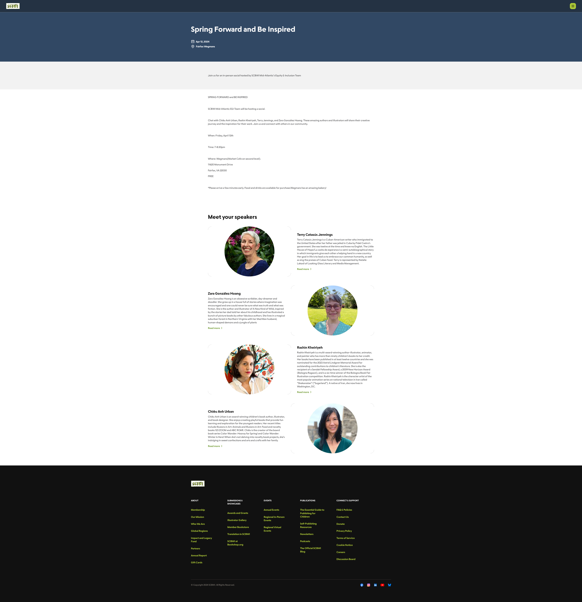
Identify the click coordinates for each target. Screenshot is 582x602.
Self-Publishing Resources (308, 525)
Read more (303, 269)
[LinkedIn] (375, 585)
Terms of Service (345, 537)
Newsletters (306, 534)
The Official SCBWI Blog (310, 550)
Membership (198, 509)
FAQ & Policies (344, 509)
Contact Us (342, 516)
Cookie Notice (344, 544)
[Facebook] (361, 585)
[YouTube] (382, 585)
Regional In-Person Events (274, 518)
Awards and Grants (237, 512)
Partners (195, 548)
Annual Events (271, 509)
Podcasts (305, 541)
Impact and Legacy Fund (201, 539)
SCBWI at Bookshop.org (235, 543)
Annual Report (199, 555)
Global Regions (199, 530)
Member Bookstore (238, 527)
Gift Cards (196, 562)
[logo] (13, 6)
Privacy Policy (344, 530)
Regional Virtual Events (272, 529)
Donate (340, 523)
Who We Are (198, 523)
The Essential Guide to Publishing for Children (312, 513)
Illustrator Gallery (236, 520)
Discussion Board (345, 559)
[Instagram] (368, 585)
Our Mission (197, 516)
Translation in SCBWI (238, 534)
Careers (340, 552)
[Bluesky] (389, 585)
